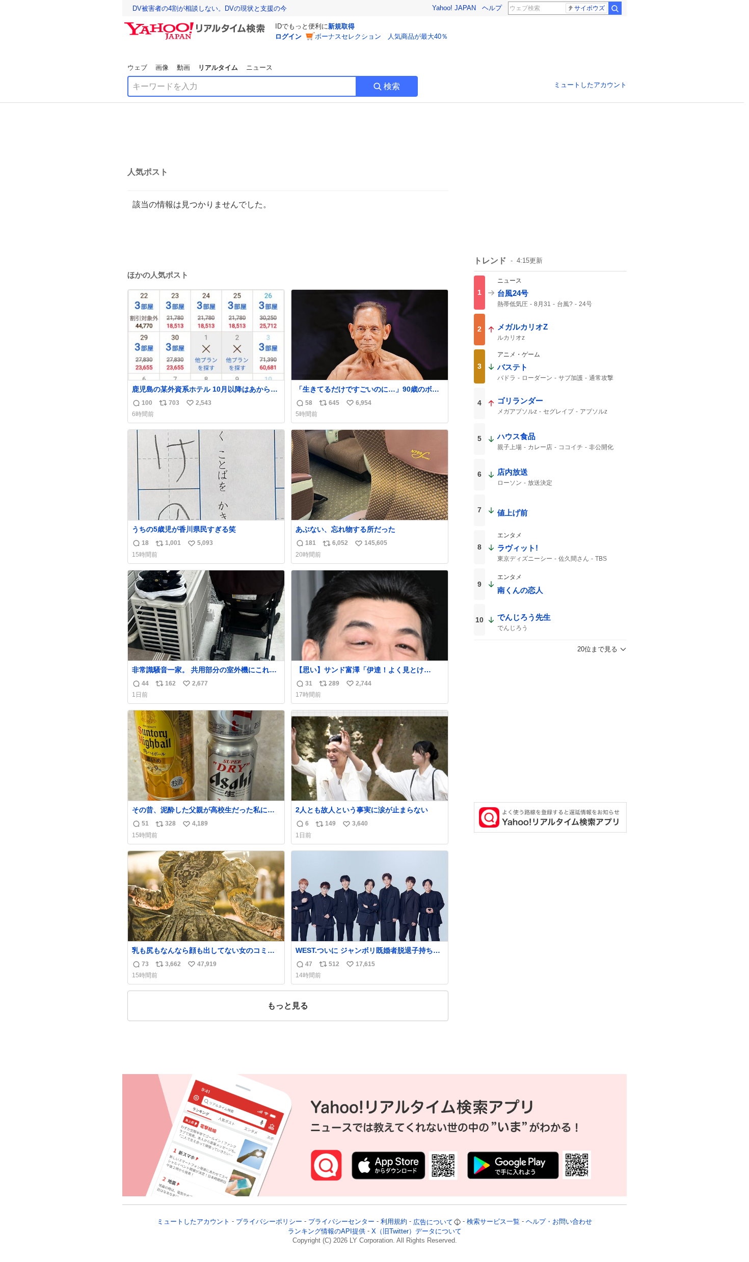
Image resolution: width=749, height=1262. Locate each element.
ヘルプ (492, 8)
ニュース (259, 67)
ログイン (288, 36)
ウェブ (137, 67)
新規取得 (341, 26)
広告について (433, 1222)
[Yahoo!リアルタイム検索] (196, 25)
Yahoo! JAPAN (454, 8)
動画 (183, 67)
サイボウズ (589, 8)
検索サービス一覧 (493, 1222)
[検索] (615, 8)
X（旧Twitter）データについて (416, 1231)
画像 (162, 67)
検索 (392, 86)
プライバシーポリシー (269, 1222)
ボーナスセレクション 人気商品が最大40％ (381, 36)
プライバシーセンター (341, 1222)
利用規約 (394, 1222)
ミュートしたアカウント (590, 85)
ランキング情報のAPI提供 (326, 1231)
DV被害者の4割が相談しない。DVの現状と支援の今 (209, 8)
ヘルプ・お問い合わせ (559, 1222)
